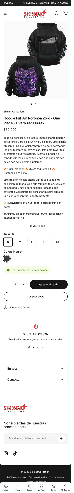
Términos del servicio (38, 477)
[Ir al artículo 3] (40, 104)
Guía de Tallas (35, 226)
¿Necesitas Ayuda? (20, 307)
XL (44, 241)
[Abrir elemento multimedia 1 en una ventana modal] (61, 27)
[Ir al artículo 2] (36, 104)
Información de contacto (35, 482)
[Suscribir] (61, 438)
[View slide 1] (29, 347)
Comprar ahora (36, 296)
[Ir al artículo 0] (31, 104)
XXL (58, 241)
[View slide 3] (38, 347)
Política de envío (57, 477)
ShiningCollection (14, 111)
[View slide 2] (33, 347)
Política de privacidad (16, 477)
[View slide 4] (42, 347)
